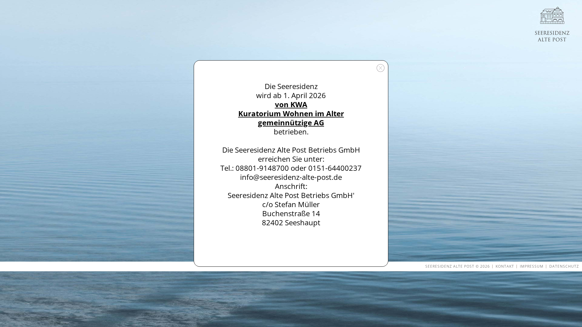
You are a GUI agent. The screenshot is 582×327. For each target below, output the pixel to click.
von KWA (291, 104)
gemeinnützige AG (291, 122)
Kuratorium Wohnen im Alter (291, 113)
